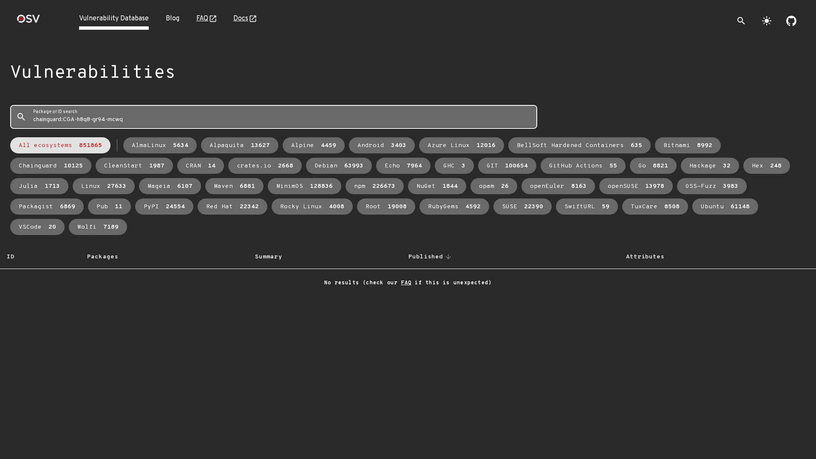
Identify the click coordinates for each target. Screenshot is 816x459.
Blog (172, 18)
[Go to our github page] (791, 21)
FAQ (202, 18)
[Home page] (28, 21)
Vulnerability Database (114, 18)
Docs (240, 18)
